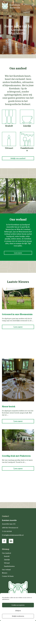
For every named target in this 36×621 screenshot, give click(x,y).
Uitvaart (7, 563)
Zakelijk (7, 560)
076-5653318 (7, 531)
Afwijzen (18, 611)
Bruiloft (6, 556)
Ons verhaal (6, 570)
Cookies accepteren (18, 605)
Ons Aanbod (6, 553)
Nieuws (4, 573)
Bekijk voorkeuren (18, 616)
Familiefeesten (9, 566)
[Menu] (33, 4)
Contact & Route (8, 576)
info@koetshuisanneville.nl (13, 535)
